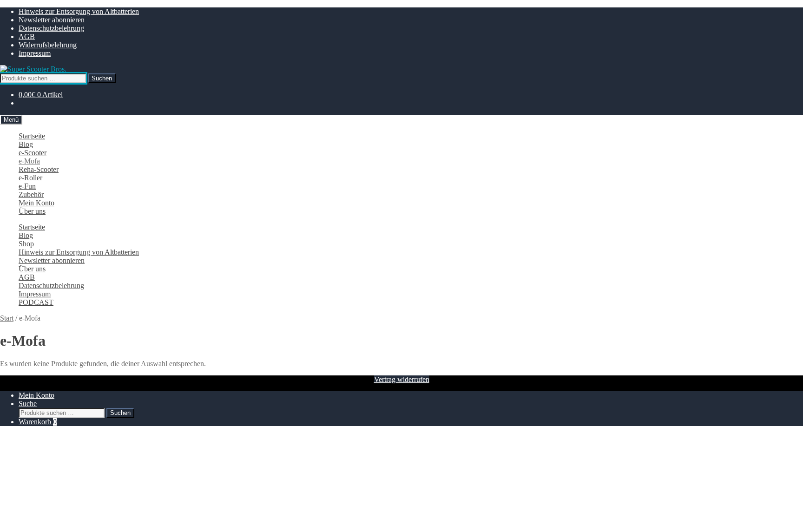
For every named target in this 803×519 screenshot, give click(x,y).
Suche (28, 403)
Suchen (102, 78)
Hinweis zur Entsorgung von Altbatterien (79, 11)
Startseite (32, 136)
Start (6, 318)
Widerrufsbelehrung (48, 45)
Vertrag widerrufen (401, 379)
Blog (26, 144)
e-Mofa (29, 161)
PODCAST (36, 302)
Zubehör (31, 194)
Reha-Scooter (39, 169)
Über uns (32, 211)
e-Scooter (32, 153)
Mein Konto (36, 203)
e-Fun (27, 186)
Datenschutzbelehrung (51, 28)
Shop (26, 244)
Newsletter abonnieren (52, 20)
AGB (27, 36)
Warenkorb (38, 422)
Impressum (35, 53)
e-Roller (30, 178)
